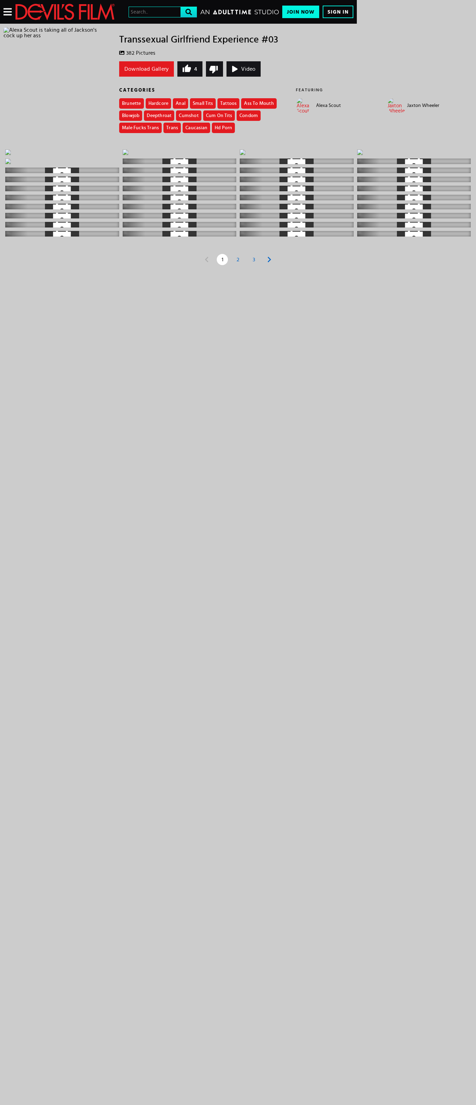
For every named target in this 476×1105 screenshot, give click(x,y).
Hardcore (158, 103)
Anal (180, 103)
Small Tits (203, 103)
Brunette (131, 103)
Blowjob (130, 115)
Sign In (338, 12)
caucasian (196, 127)
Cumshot (188, 115)
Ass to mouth (259, 103)
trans (172, 127)
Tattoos (228, 103)
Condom (248, 115)
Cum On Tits (219, 115)
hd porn (223, 127)
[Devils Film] (65, 11)
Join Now (301, 12)
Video (248, 69)
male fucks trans (140, 127)
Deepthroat (159, 115)
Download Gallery (146, 69)
